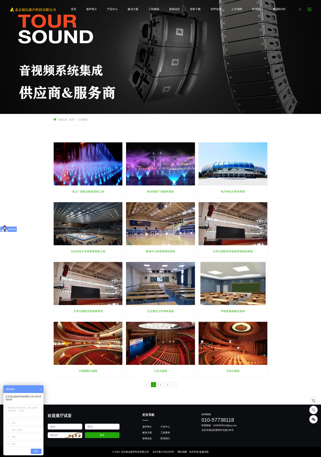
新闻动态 (147, 438)
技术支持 (194, 451)
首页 (71, 119)
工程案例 (82, 119)
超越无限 (204, 451)
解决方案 (147, 432)
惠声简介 (147, 426)
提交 (102, 435)
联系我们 (165, 438)
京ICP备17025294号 (163, 451)
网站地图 (182, 451)
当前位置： (63, 119)
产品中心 (165, 426)
